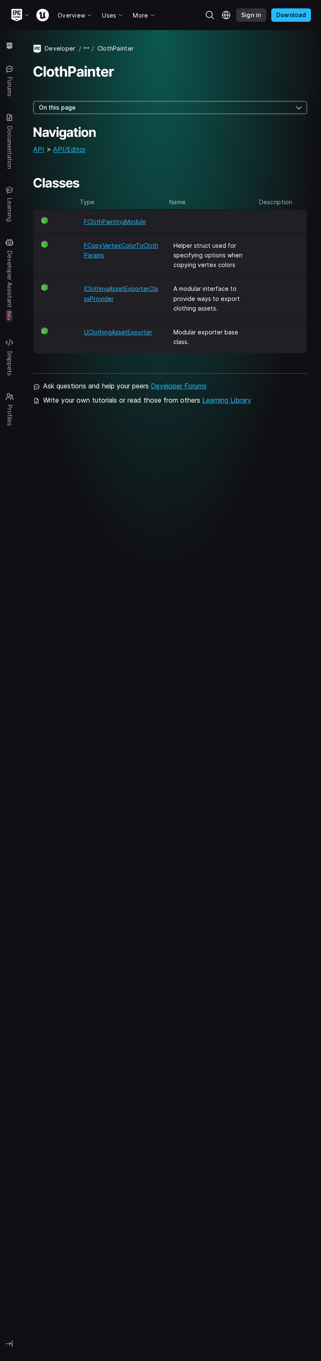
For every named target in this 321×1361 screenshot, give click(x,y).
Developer (60, 48)
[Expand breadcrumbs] (86, 48)
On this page (57, 107)
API (38, 149)
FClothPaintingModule (115, 221)
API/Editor (69, 149)
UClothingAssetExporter (118, 332)
